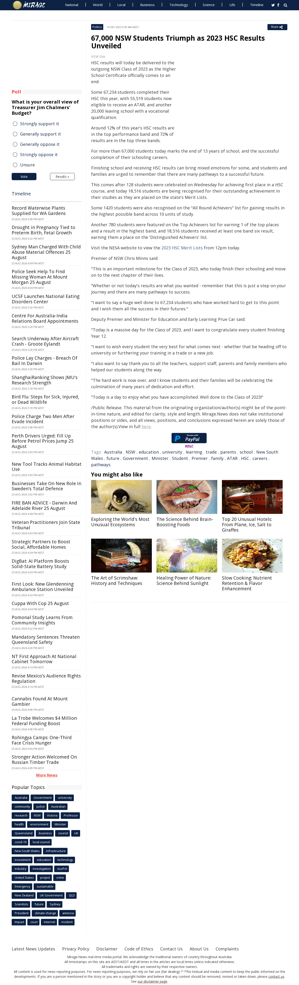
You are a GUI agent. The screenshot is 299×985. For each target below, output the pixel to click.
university (172, 452)
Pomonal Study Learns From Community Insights (42, 620)
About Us (199, 949)
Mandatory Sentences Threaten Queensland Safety (46, 639)
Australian (58, 806)
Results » (62, 176)
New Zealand (24, 895)
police (40, 806)
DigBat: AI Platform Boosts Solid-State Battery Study (40, 564)
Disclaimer (106, 949)
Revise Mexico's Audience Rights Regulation (46, 678)
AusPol (62, 869)
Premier (200, 458)
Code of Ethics (139, 949)
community (22, 806)
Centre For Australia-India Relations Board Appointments (45, 318)
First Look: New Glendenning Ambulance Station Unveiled (43, 586)
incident (67, 922)
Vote (24, 176)
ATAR (232, 458)
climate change (45, 913)
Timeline (256, 4)
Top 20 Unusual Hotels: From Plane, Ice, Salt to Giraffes (247, 524)
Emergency (22, 886)
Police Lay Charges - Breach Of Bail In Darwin (44, 360)
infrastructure (56, 851)
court (34, 922)
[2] (185, 971)
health (19, 824)
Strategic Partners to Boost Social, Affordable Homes (41, 544)
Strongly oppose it (39, 154)
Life (232, 4)
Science (209, 4)
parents (228, 452)
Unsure (27, 165)
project (45, 877)
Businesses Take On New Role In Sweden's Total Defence (46, 486)
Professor (71, 815)
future (113, 458)
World (98, 4)
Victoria (52, 815)
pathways (100, 464)
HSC (245, 458)
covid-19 (20, 842)
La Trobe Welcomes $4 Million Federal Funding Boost (44, 721)
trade (211, 452)
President (21, 913)
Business (147, 4)
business (45, 833)
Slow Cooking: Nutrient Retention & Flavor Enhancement (247, 583)
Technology (178, 4)
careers (260, 458)
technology (65, 860)
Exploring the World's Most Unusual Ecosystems (120, 522)
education (149, 452)
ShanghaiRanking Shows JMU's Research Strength (45, 380)
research (21, 815)
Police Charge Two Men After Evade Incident (43, 419)
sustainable (45, 886)
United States (24, 877)
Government (135, 458)
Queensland (23, 833)
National (71, 4)
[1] (182, 971)
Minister (160, 458)
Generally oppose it (40, 144)
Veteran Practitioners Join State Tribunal (46, 525)
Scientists (21, 904)
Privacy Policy (75, 949)
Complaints (227, 949)
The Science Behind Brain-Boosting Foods (185, 522)
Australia (113, 452)
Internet (49, 922)
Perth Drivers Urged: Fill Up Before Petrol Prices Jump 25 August (43, 441)
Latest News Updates (33, 949)
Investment (23, 860)
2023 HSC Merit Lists (182, 248)
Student (180, 458)
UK (76, 833)
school (246, 452)
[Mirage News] (31, 5)
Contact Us (171, 949)
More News (46, 775)
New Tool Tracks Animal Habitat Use (47, 467)
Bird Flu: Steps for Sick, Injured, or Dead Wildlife (45, 399)
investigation (42, 869)
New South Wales (27, 851)
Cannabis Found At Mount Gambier (40, 701)
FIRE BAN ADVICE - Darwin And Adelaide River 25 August (44, 505)
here (146, 426)
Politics (97, 27)
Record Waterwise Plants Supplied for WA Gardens (39, 210)
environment (39, 824)
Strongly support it (39, 123)
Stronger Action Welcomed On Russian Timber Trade (44, 759)
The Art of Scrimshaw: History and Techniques (116, 580)
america (68, 913)
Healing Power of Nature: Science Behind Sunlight (184, 580)
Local (121, 4)
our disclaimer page (152, 981)
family (217, 458)
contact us (276, 976)
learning (194, 452)
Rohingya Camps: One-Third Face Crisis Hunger (42, 740)
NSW (130, 452)
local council (41, 842)
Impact (19, 922)
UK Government (51, 895)
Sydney (55, 904)
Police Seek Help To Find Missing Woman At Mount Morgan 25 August (40, 277)
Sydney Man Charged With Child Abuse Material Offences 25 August (46, 252)
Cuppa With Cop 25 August (40, 603)
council (63, 833)
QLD (72, 895)
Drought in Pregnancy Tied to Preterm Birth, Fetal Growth (43, 230)
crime (60, 877)
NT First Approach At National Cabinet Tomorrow (44, 659)
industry (20, 869)
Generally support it (40, 134)
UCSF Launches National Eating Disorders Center (45, 299)
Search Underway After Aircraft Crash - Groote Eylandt (45, 341)
